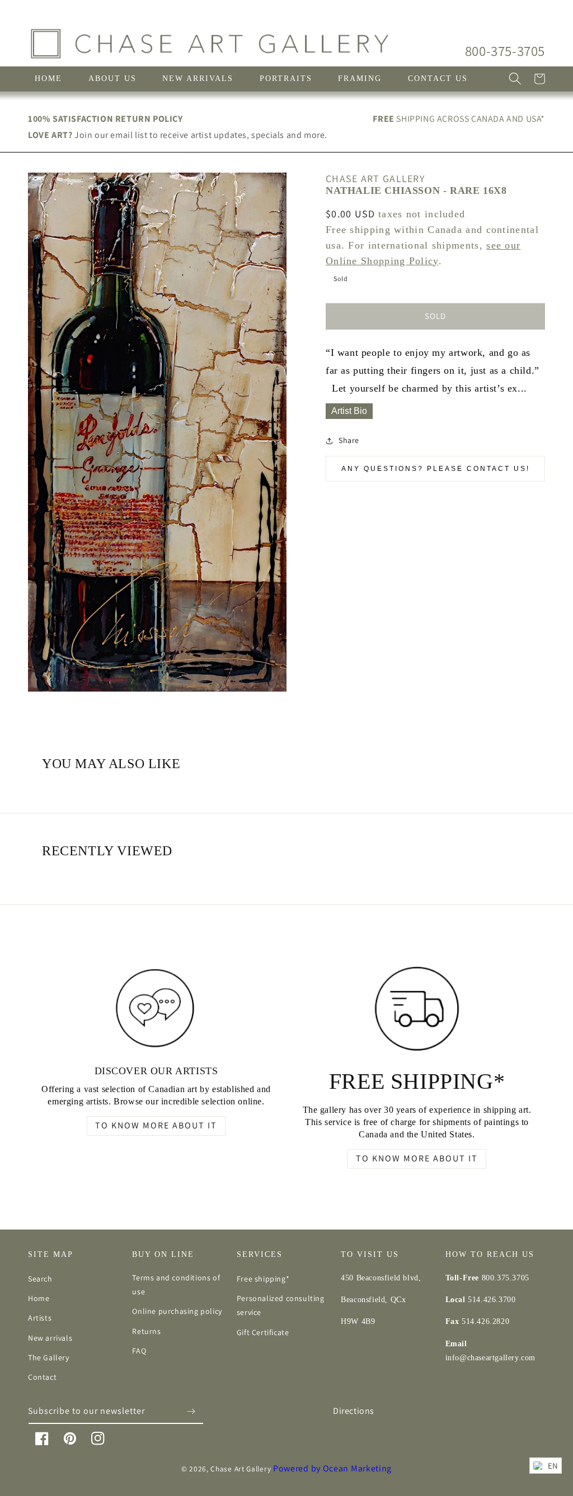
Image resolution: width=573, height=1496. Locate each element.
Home (38, 1298)
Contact (42, 1377)
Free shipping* (263, 1279)
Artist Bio (349, 411)
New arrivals (50, 1338)
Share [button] (349, 440)
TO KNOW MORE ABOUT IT (156, 1125)
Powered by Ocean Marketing (332, 1468)
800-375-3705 (505, 50)
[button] (514, 78)
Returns (146, 1331)
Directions (353, 1411)
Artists (39, 1318)
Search (40, 1279)
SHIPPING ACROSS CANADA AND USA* (459, 119)
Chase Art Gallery (240, 1469)
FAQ (139, 1351)
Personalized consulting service (281, 1305)
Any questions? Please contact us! (435, 469)
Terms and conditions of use (176, 1285)
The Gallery (48, 1357)
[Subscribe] (191, 1411)
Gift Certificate (263, 1332)
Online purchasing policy (177, 1311)
